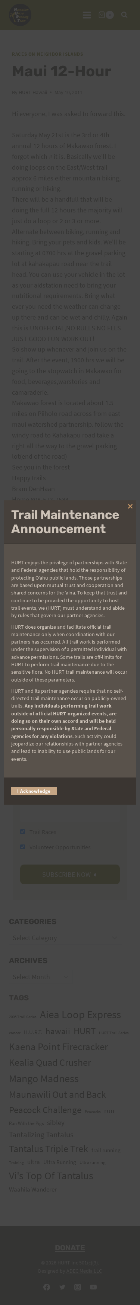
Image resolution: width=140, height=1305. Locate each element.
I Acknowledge (34, 791)
